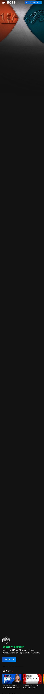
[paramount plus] (11, 2)
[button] (4, 3)
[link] (33, 2)
